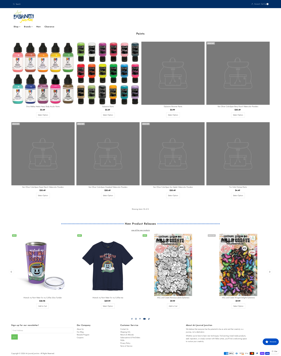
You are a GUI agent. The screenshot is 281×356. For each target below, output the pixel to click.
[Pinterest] (140, 318)
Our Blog (80, 332)
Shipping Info (125, 332)
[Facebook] (131, 318)
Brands (28, 26)
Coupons (80, 337)
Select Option (43, 115)
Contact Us (124, 329)
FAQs (122, 340)
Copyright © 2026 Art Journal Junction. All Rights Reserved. (33, 353)
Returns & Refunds (127, 334)
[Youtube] (144, 318)
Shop (16, 26)
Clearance (49, 26)
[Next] (269, 271)
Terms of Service (126, 346)
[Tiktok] (149, 318)
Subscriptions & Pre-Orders (130, 337)
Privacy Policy (125, 343)
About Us (80, 329)
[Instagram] (136, 318)
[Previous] (11, 271)
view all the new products (140, 230)
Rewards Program (83, 334)
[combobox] (54, 4)
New (38, 26)
